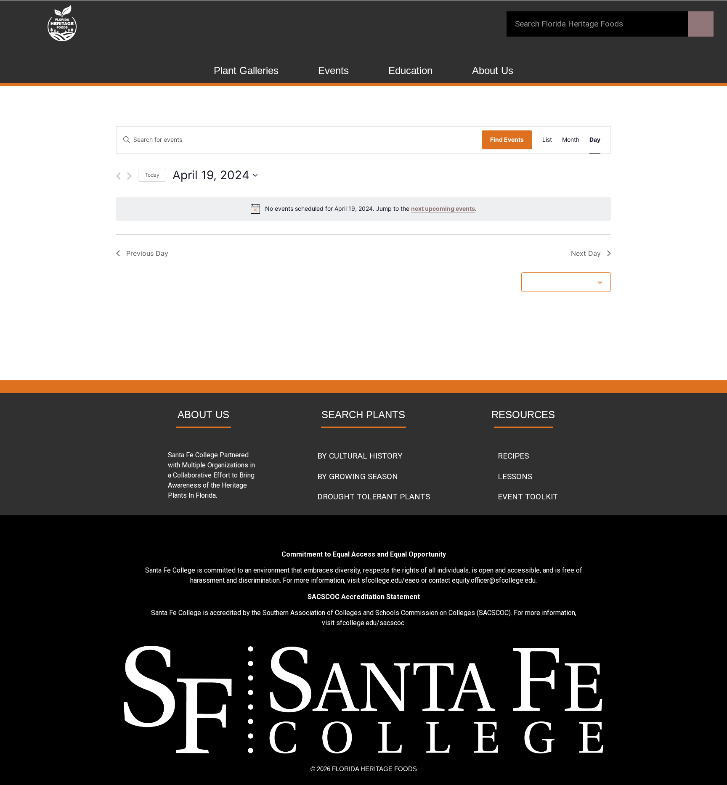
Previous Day (147, 253)
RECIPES (513, 456)
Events (333, 70)
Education (410, 70)
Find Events (507, 139)
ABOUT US (203, 414)
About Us (492, 70)
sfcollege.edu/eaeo (390, 580)
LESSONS (515, 476)
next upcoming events (443, 208)
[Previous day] (118, 176)
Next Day (586, 253)
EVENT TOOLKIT (528, 496)
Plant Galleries (246, 70)
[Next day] (129, 176)
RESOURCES (523, 414)
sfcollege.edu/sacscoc (370, 623)
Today (152, 175)
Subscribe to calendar (561, 281)
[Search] (701, 24)
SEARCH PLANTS (363, 414)
